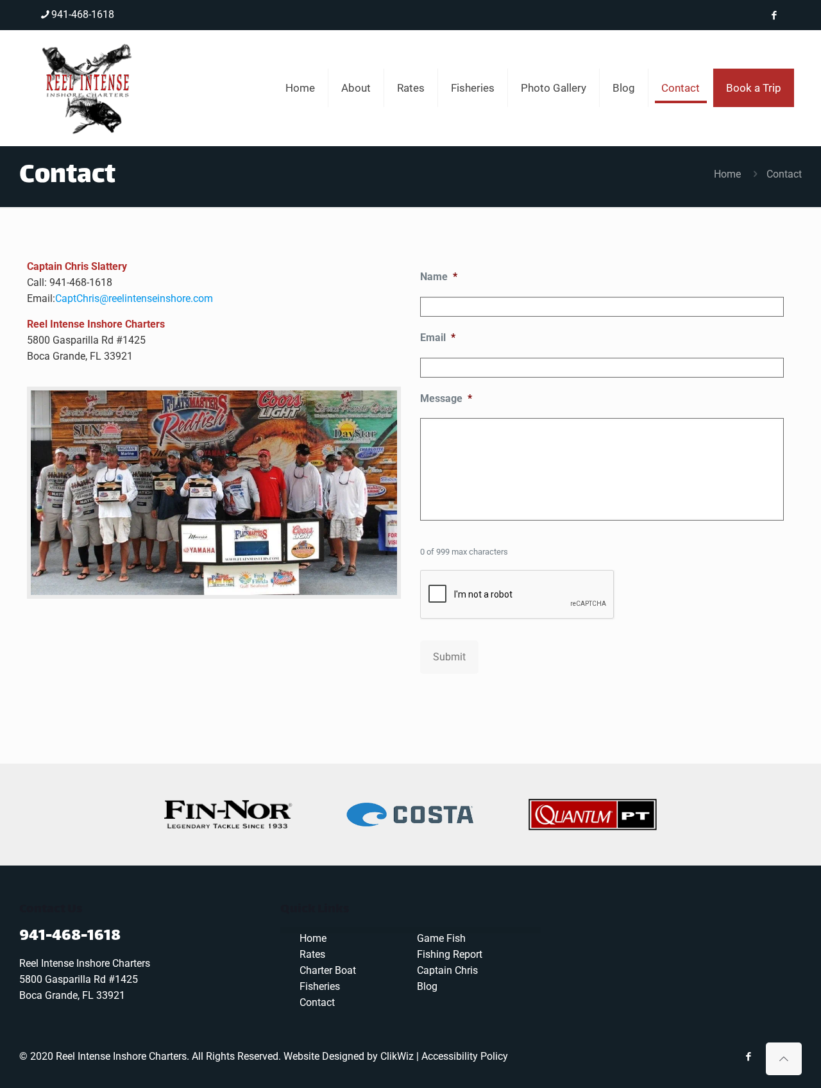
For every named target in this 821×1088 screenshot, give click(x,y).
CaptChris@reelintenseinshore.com (134, 298)
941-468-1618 (82, 14)
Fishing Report (449, 954)
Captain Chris (447, 970)
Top (790, 1057)
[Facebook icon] (774, 15)
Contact (317, 1002)
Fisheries (320, 986)
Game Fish (441, 938)
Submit (449, 657)
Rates (312, 954)
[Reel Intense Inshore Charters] (88, 88)
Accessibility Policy (464, 1056)
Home (727, 174)
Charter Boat (328, 970)
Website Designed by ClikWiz (349, 1056)
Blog (427, 986)
